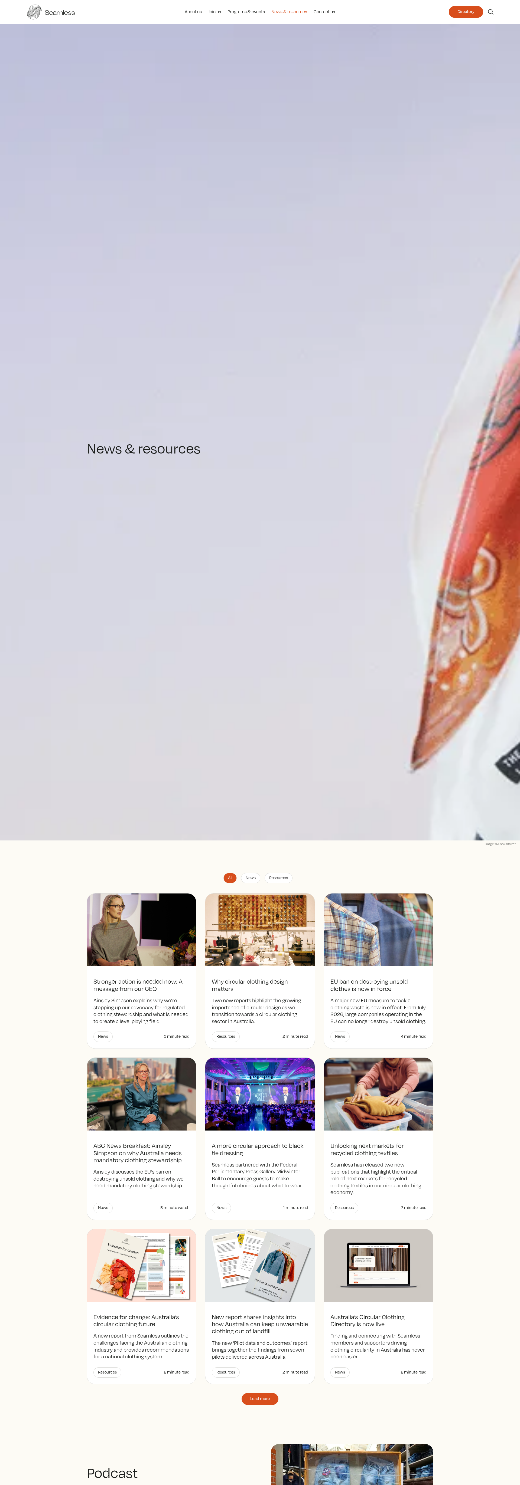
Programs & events (246, 12)
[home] (77, 12)
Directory (465, 12)
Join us (214, 12)
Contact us (324, 12)
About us (193, 12)
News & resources (289, 12)
